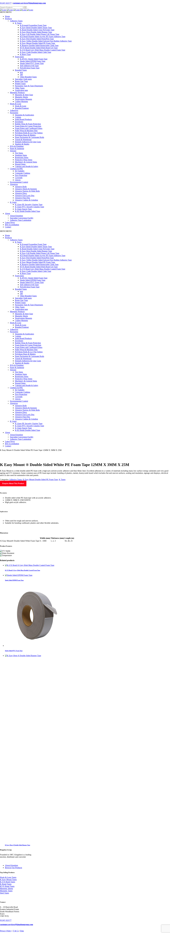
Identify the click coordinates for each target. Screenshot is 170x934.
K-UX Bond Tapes (7, 882)
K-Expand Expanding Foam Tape (33, 25)
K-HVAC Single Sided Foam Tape (33, 59)
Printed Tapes (20, 83)
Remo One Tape (21, 81)
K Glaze (13, 202)
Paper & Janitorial (17, 148)
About (7, 213)
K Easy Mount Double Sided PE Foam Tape (37, 43)
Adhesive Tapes (16, 21)
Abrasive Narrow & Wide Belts (27, 191)
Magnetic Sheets (21, 97)
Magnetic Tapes (6, 891)
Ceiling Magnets (21, 101)
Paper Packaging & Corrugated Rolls (29, 137)
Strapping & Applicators (24, 115)
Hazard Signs (20, 164)
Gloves (18, 180)
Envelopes (19, 122)
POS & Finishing (17, 146)
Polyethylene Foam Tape (29, 68)
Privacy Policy (5, 931)
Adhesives (14, 110)
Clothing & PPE (16, 169)
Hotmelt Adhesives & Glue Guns (28, 142)
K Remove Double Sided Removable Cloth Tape (39, 45)
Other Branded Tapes (28, 77)
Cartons (18, 117)
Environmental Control (19, 182)
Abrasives (14, 184)
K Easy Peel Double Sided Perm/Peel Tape (37, 39)
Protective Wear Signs (23, 160)
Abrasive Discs (21, 193)
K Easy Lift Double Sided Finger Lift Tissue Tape (39, 34)
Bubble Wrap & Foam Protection (28, 124)
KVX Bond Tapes (7, 886)
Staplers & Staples (22, 144)
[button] (6, 12)
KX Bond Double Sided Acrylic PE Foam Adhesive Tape (42, 36)
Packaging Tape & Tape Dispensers (29, 86)
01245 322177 (5, 3)
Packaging (14, 113)
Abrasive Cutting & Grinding (26, 200)
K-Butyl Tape (25, 54)
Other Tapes (20, 88)
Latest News (10, 222)
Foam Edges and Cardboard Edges (28, 128)
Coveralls (18, 178)
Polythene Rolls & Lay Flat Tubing (29, 133)
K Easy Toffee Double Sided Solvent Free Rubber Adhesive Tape (46, 41)
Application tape (21, 90)
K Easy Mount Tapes (8, 880)
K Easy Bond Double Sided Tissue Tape (36, 28)
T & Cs (16, 931)
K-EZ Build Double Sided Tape (27, 211)
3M (21, 75)
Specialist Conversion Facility (21, 218)
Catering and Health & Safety (26, 166)
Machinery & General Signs (26, 162)
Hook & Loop (15, 104)
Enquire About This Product (13, 483)
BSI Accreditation (12, 225)
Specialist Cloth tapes (23, 79)
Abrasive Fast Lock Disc (24, 195)
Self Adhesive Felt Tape (29, 66)
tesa (21, 72)
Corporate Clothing (22, 173)
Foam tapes (19, 57)
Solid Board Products (23, 119)
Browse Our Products (13, 868)
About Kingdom (16, 216)
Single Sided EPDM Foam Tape (32, 61)
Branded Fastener (22, 108)
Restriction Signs (21, 157)
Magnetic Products (17, 92)
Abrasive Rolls (21, 187)
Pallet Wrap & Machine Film (26, 131)
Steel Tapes (4, 893)
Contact (8, 227)
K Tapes (18, 23)
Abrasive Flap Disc (22, 198)
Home (7, 16)
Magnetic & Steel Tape (24, 95)
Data (22, 931)
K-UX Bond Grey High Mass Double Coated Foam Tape (42, 50)
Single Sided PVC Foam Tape (32, 63)
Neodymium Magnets (23, 99)
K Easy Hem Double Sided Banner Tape (36, 32)
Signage (13, 151)
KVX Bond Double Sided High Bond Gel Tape (39, 48)
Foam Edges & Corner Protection (28, 126)
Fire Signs (19, 153)
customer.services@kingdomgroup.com (29, 3)
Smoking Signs (21, 155)
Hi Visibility (20, 171)
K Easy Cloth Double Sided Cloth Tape (35, 52)
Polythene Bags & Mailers (25, 135)
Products (8, 19)
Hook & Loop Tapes (8, 877)
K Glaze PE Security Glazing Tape (28, 204)
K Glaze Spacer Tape (23, 209)
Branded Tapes (21, 70)
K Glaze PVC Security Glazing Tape (29, 207)
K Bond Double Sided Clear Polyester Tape (37, 30)
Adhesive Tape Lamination (20, 220)
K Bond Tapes (5, 884)
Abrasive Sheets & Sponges (26, 189)
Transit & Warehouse (23, 139)
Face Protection (21, 175)
